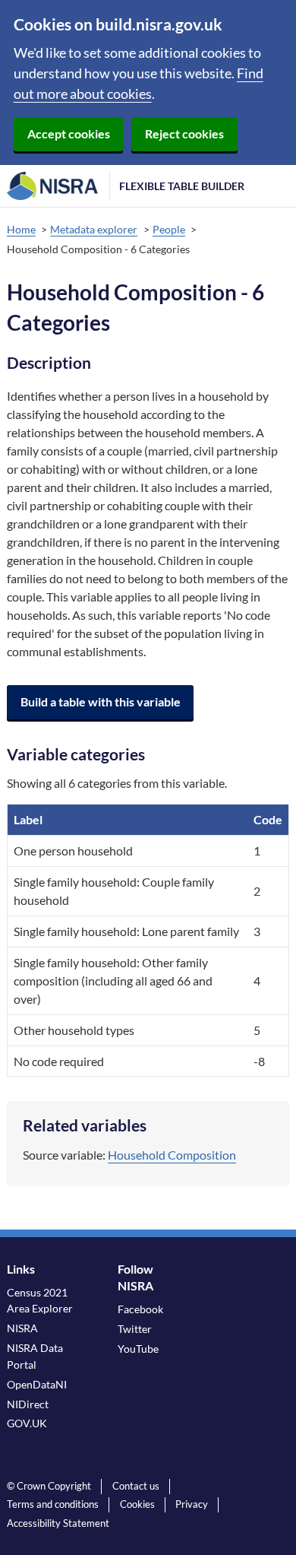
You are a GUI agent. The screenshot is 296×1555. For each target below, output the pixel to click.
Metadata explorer (93, 229)
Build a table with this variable (100, 701)
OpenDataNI (37, 1384)
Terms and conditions (53, 1504)
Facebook (140, 1309)
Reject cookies (184, 133)
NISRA (22, 1328)
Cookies (137, 1504)
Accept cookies (68, 133)
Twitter (135, 1328)
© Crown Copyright (49, 1486)
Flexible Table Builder (181, 185)
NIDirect (28, 1404)
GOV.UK (27, 1423)
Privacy (191, 1504)
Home (21, 229)
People (169, 229)
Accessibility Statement (58, 1523)
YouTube (138, 1348)
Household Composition (172, 1154)
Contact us (135, 1486)
